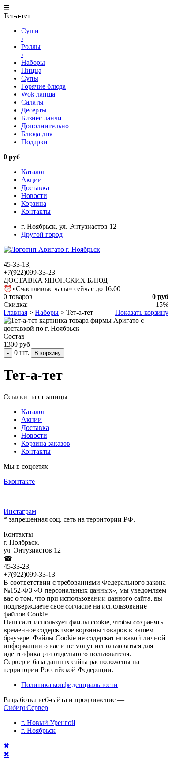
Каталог (33, 172)
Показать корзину (141, 312)
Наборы (47, 312)
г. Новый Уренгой (48, 722)
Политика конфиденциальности (69, 684)
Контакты (36, 211)
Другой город (42, 234)
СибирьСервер (26, 707)
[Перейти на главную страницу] (52, 249)
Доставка (35, 187)
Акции (31, 179)
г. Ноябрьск (38, 730)
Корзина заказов (45, 443)
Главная (15, 312)
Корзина (33, 203)
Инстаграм (20, 511)
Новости (34, 195)
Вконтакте (19, 481)
